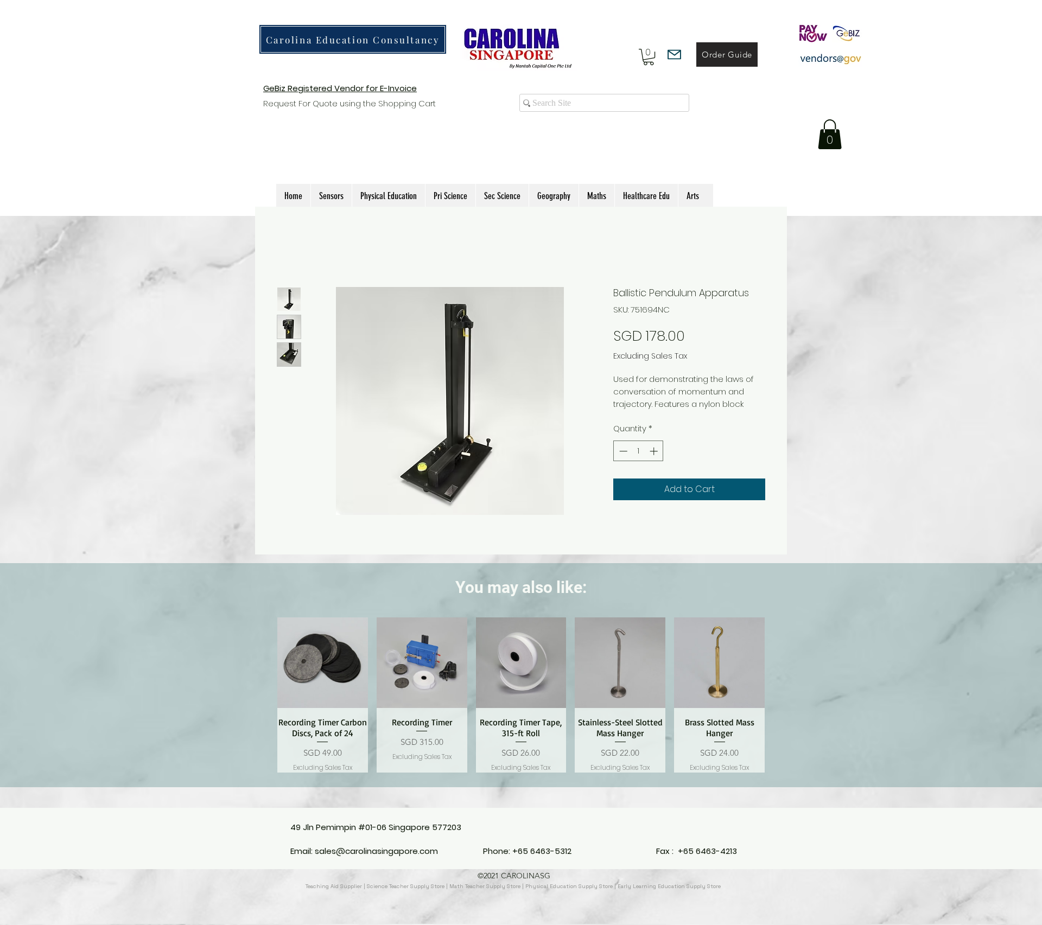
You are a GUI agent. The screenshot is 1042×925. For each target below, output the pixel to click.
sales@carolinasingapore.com (376, 851)
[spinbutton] (638, 463)
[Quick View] (322, 675)
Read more (635, 416)
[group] (521, 707)
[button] (648, 57)
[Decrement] (622, 463)
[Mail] (674, 54)
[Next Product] (780, 707)
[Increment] (654, 463)
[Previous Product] (261, 707)
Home (289, 246)
